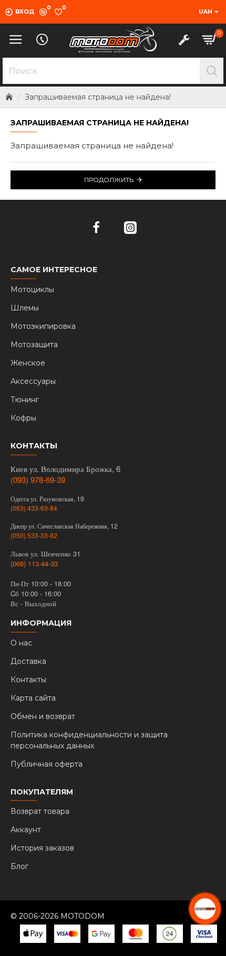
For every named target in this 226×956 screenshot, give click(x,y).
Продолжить (108, 180)
